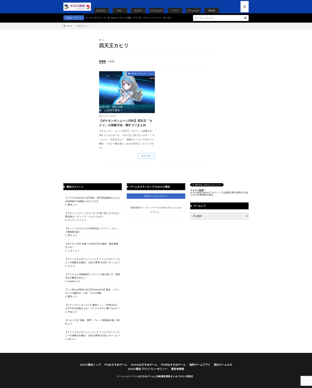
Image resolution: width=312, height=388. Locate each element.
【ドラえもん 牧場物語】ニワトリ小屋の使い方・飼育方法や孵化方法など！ (92, 276)
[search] (245, 18)
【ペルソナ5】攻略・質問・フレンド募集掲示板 (89, 320)
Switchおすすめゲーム (144, 364)
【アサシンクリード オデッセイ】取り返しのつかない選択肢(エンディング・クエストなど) (92, 215)
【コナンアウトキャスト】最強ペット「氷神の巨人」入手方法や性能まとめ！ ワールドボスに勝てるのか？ (92, 306)
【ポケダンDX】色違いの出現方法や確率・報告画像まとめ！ (91, 245)
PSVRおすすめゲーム (173, 364)
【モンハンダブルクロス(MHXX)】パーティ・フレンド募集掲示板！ (91, 230)
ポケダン (167, 17)
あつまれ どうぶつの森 (119, 17)
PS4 (119, 10)
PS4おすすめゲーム (115, 364)
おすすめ (100, 10)
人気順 (111, 61)
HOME (69, 26)
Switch (138, 10)
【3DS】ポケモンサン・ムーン (142, 74)
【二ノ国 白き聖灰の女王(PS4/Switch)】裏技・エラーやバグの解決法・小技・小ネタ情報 (92, 291)
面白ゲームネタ (223, 364)
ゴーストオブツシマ (95, 17)
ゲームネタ (193, 10)
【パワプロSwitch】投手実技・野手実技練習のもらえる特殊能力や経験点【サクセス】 (92, 199)
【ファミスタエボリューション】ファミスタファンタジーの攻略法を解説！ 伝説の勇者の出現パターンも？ (92, 261)
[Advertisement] (184, 94)
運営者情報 (177, 368)
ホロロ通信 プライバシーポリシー (147, 368)
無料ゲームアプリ (199, 364)
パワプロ (137, 17)
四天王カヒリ (83, 26)
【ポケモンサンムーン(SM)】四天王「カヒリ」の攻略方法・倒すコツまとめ (125, 123)
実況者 (211, 10)
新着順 (102, 61)
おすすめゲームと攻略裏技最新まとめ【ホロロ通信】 (166, 376)
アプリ (175, 10)
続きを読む (146, 156)
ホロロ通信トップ (90, 364)
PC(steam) (156, 10)
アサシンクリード (152, 17)
